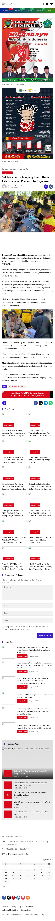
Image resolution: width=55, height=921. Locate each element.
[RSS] (28, 898)
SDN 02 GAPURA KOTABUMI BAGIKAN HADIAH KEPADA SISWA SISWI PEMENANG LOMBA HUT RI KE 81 (14, 460)
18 (13, 876)
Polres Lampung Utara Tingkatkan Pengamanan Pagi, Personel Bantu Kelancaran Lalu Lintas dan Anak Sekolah (40, 433)
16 (49, 873)
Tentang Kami (26, 910)
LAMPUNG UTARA (18, 386)
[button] (42, 3)
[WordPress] (18, 898)
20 (27, 876)
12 (20, 873)
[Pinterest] (14, 898)
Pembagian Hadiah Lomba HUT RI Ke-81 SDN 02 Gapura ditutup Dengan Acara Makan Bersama (13, 513)
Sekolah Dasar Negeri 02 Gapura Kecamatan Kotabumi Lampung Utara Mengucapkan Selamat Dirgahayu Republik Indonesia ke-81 (40, 566)
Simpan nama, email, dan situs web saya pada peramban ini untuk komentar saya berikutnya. (26, 628)
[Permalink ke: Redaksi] (5, 186)
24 (6, 879)
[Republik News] (8, 4)
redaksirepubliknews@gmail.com (18, 854)
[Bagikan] (51, 186)
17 (6, 876)
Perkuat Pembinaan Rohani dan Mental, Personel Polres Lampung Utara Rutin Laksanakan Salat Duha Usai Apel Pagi (41, 540)
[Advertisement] (27, 243)
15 (42, 873)
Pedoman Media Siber (10, 910)
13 (27, 873)
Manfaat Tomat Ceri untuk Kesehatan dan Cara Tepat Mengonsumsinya (30, 784)
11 (13, 873)
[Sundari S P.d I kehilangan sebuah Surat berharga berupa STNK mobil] (41, 447)
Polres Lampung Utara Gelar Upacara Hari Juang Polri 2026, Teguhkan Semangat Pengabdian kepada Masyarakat (13, 486)
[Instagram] (23, 898)
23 (49, 876)
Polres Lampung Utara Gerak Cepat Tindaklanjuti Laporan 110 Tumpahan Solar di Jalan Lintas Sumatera (40, 513)
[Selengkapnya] (27, 832)
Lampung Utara (7, 173)
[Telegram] (46, 403)
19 (20, 876)
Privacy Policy (15, 907)
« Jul (4, 886)
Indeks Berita (29, 907)
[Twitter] (41, 403)
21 (35, 876)
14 (35, 873)
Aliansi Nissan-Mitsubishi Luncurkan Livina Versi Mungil (32, 803)
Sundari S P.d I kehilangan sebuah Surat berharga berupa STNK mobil (39, 459)
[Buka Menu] (47, 3)
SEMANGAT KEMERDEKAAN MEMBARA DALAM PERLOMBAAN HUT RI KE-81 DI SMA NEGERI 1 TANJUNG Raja (14, 540)
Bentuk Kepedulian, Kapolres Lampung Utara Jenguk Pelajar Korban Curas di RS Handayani (40, 486)
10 (6, 873)
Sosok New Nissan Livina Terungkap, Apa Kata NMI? (31, 813)
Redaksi (10, 186)
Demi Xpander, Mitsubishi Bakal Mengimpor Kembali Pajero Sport (30, 794)
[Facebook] (36, 403)
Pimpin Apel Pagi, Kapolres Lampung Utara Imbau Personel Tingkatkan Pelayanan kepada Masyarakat (13, 433)
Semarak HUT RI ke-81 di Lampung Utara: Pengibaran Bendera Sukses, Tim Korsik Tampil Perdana (12, 566)
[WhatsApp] (51, 403)
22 (42, 876)
